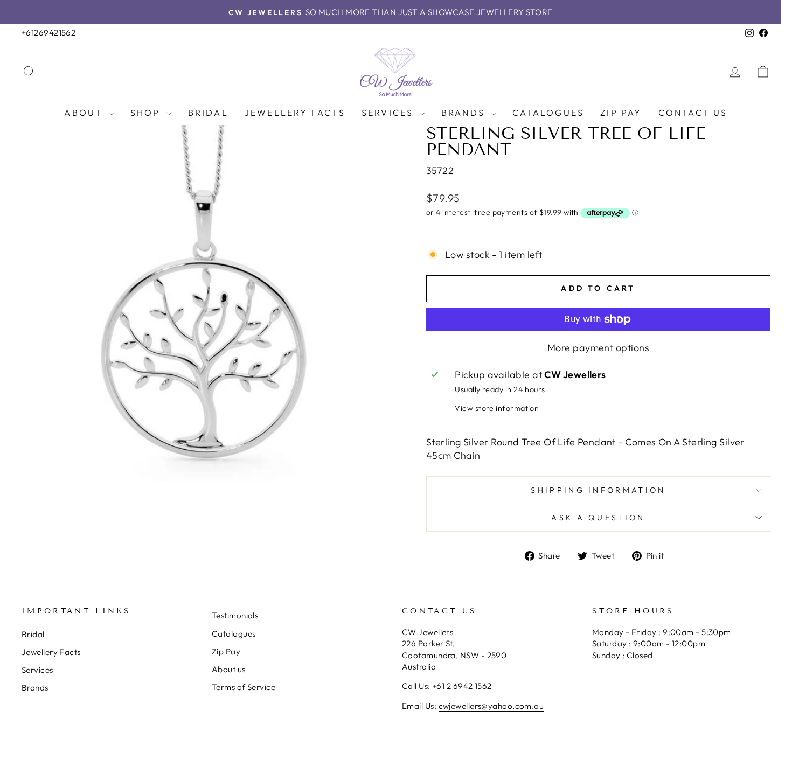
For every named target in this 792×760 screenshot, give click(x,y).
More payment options (598, 347)
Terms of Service (243, 687)
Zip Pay (621, 112)
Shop (147, 112)
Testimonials (235, 615)
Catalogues (548, 112)
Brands (464, 112)
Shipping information (598, 490)
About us (229, 669)
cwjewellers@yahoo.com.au (491, 706)
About (85, 112)
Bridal (208, 112)
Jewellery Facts (295, 112)
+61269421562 (48, 32)
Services (389, 112)
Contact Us (693, 112)
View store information (497, 408)
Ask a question (598, 517)
